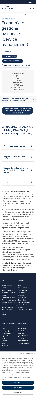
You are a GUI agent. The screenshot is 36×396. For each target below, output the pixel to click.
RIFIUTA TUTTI (18, 387)
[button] (30, 8)
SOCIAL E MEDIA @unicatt (8, 323)
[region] (18, 373)
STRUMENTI (21, 280)
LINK (3, 280)
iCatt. (29, 259)
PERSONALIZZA (18, 392)
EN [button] (33, 8)
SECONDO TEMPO (22, 323)
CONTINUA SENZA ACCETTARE (27, 353)
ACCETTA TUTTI (18, 382)
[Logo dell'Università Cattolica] (11, 8)
